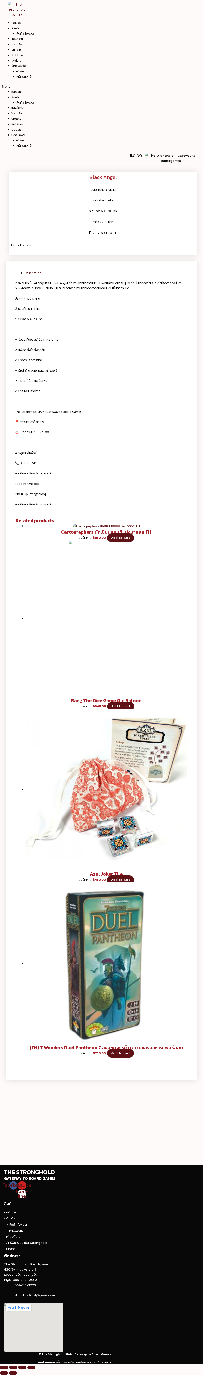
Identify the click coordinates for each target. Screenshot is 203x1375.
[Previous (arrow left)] (4, 1373)
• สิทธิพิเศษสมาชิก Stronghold (25, 1242)
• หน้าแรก (10, 1212)
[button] (86, 86)
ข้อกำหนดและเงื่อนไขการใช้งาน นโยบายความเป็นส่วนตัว (74, 1362)
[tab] (106, 273)
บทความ (16, 50)
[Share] (13, 1367)
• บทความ (10, 1249)
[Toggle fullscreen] (22, 1367)
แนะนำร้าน (17, 39)
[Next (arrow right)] (13, 1373)
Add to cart (120, 537)
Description (33, 272)
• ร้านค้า (9, 1218)
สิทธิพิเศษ (17, 55)
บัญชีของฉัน (18, 66)
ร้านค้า (15, 28)
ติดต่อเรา (16, 61)
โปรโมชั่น (16, 44)
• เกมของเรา (15, 1230)
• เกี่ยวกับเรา (13, 1236)
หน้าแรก (16, 23)
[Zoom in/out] (31, 1367)
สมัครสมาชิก (24, 76)
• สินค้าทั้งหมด (17, 1224)
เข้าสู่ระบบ (22, 71)
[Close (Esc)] (4, 1367)
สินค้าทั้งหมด (25, 33)
